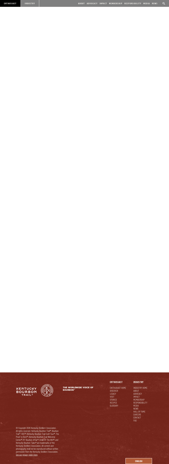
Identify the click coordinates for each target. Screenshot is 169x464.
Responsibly (101, 341)
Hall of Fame (139, 411)
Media (146, 3)
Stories (113, 399)
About (81, 3)
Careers (137, 414)
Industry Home (140, 387)
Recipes (113, 402)
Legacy (113, 393)
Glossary (114, 405)
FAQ (135, 420)
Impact (103, 3)
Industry (30, 3)
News (155, 3)
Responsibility (132, 3)
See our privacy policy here (26, 454)
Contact (137, 417)
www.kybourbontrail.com (58, 224)
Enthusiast (10, 3)
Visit (112, 396)
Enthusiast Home (118, 387)
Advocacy (92, 3)
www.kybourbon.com (31, 224)
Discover (114, 390)
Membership (115, 3)
